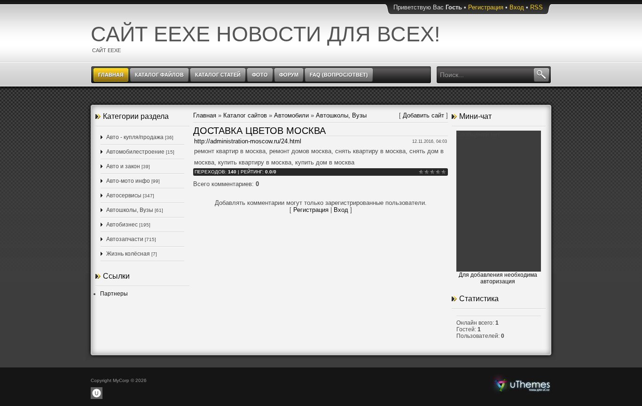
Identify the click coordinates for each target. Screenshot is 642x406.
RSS (536, 7)
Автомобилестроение (135, 151)
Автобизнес (122, 224)
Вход (516, 7)
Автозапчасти (124, 239)
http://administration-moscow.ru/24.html (247, 141)
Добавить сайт (423, 115)
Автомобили (291, 115)
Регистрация (485, 7)
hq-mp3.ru (522, 384)
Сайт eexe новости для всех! (265, 34)
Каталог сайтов (245, 115)
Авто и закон (123, 166)
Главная (204, 115)
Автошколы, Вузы (129, 210)
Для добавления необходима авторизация (498, 278)
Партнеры (114, 293)
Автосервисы (123, 195)
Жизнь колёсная (128, 253)
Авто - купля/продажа (135, 137)
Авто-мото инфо (128, 181)
